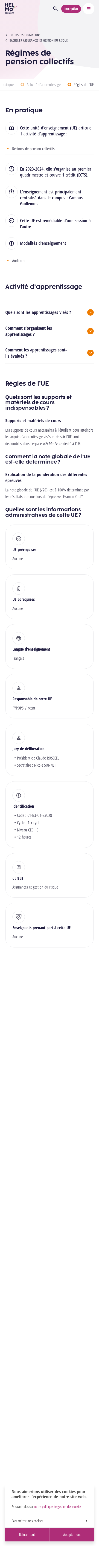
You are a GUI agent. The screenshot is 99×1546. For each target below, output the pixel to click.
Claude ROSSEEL (47, 758)
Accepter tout (72, 1534)
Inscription (71, 8)
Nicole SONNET (45, 765)
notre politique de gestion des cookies (57, 1506)
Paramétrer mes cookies (27, 1520)
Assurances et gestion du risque (35, 887)
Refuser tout (27, 1534)
